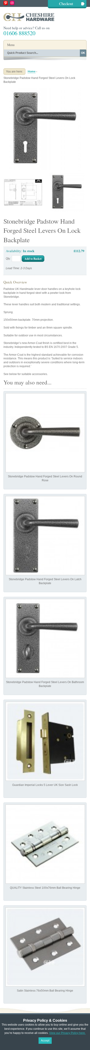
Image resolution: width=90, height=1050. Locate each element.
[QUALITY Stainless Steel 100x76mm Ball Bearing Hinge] (45, 844)
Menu (11, 45)
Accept (45, 1040)
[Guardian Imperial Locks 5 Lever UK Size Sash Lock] (45, 741)
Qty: (8, 258)
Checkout (66, 3)
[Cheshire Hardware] (45, 17)
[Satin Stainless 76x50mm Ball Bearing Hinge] (45, 947)
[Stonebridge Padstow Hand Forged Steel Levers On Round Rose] (45, 432)
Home (32, 71)
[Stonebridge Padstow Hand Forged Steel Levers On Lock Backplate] (45, 89)
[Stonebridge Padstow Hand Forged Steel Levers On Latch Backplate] (45, 535)
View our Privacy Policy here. (67, 1033)
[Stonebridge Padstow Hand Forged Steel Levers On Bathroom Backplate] (45, 638)
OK (83, 53)
